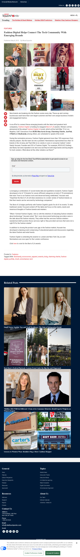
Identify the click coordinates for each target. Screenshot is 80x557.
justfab (11, 259)
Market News (43, 472)
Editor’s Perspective (7, 477)
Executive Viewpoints (7, 480)
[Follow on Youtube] (78, 5)
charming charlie (54, 257)
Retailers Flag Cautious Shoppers (66, 20)
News (3, 472)
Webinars (4, 497)
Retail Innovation (44, 483)
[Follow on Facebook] (67, 5)
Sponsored (5, 488)
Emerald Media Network (10, 2)
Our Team (42, 497)
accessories (26, 257)
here (15, 244)
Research (4, 500)
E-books (4, 505)
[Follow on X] (73, 5)
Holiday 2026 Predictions (43, 20)
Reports (4, 502)
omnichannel (24, 259)
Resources (5, 485)
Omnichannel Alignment (46, 488)
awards (40, 257)
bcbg (46, 257)
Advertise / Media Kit (45, 502)
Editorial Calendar (45, 500)
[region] (40, 548)
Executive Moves (44, 477)
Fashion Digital (23, 127)
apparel (34, 257)
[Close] (76, 543)
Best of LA (50, 127)
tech (31, 259)
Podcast (4, 483)
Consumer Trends (45, 475)
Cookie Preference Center (33, 553)
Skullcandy (17, 257)
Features (8, 29)
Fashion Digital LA (34, 129)
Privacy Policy (37, 549)
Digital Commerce (45, 485)
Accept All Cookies (52, 553)
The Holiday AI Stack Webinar (22, 20)
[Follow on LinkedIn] (70, 5)
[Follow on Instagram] (75, 5)
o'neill (17, 259)
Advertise (23, 2)
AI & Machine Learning (46, 480)
